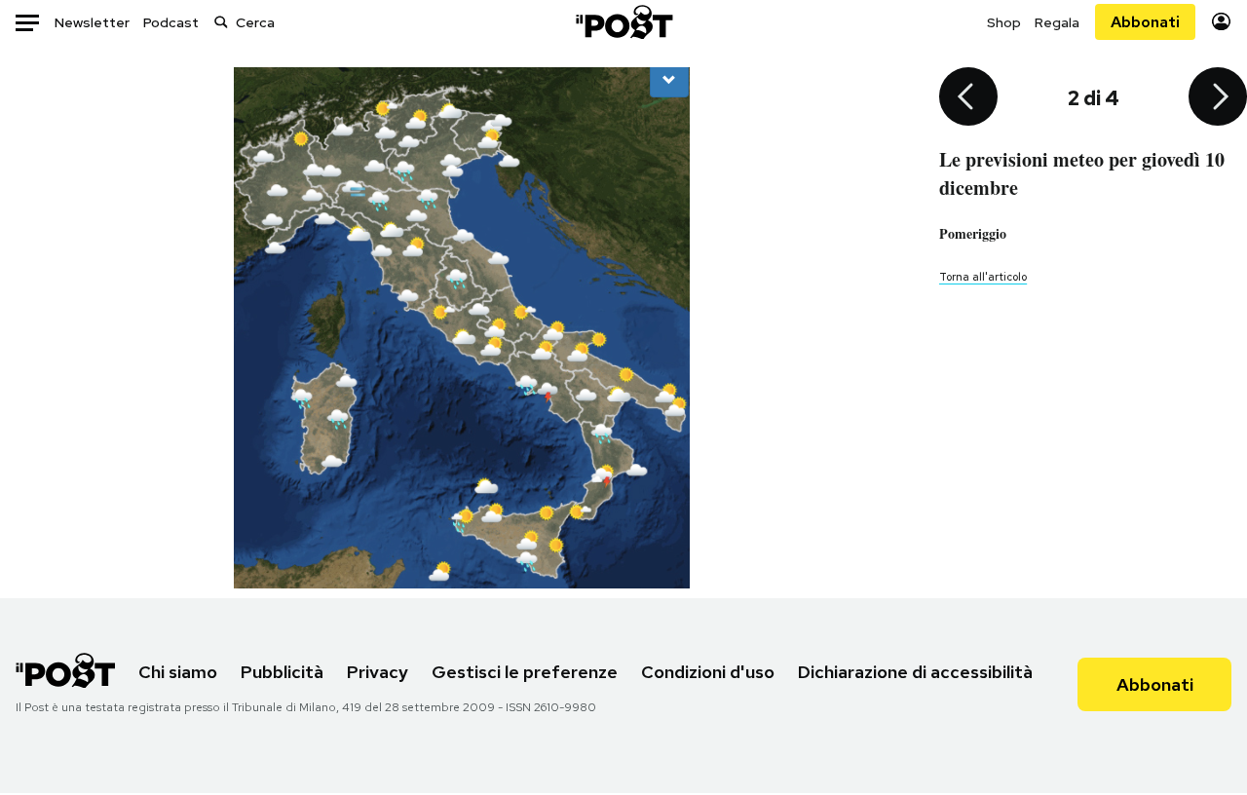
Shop (1004, 22)
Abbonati (1145, 22)
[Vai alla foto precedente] (968, 98)
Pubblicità (282, 672)
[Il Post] (623, 22)
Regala (1057, 22)
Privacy (377, 672)
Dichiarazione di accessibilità (915, 672)
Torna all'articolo (983, 277)
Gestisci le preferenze (525, 672)
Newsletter (92, 22)
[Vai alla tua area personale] (1221, 22)
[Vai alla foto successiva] (1218, 98)
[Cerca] (221, 22)
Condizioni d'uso (708, 672)
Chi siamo (177, 672)
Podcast (171, 22)
